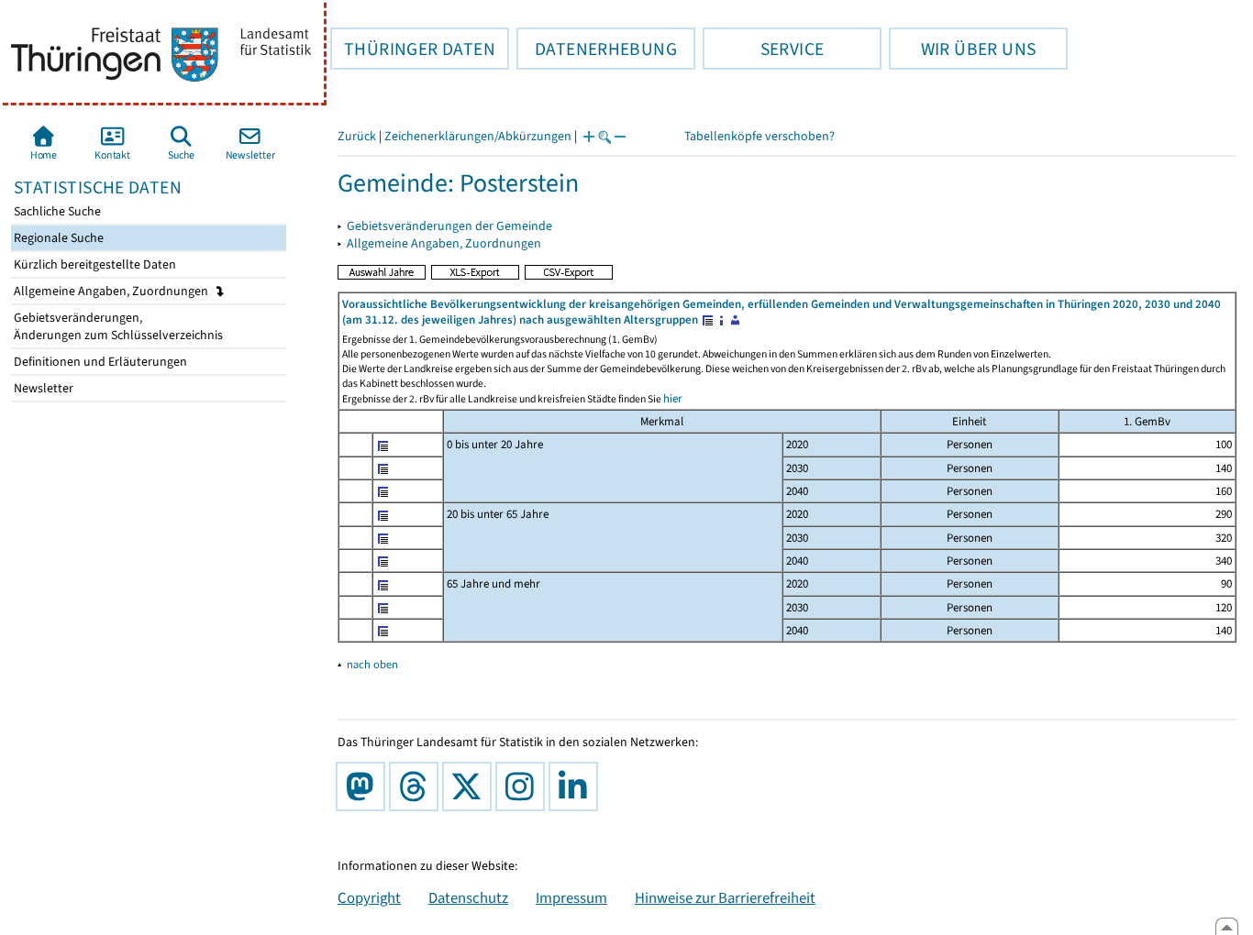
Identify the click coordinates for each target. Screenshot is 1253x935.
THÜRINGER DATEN (412, 48)
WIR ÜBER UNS (962, 48)
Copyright (369, 897)
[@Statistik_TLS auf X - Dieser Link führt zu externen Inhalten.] (470, 786)
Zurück (357, 136)
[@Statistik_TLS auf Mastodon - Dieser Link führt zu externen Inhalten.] (364, 786)
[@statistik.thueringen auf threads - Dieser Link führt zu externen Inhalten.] (417, 786)
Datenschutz (468, 897)
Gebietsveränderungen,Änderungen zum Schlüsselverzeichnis (117, 326)
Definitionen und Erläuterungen (99, 361)
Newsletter (42, 388)
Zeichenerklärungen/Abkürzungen (477, 136)
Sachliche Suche (56, 211)
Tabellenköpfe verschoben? (759, 136)
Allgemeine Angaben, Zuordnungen (112, 291)
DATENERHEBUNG (596, 48)
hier (672, 398)
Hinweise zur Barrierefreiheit (725, 897)
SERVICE (763, 48)
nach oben (372, 664)
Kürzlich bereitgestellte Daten (93, 264)
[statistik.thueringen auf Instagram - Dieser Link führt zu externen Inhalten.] (523, 786)
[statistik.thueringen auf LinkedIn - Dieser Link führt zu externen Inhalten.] (577, 786)
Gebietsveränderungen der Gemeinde (449, 226)
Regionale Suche (57, 238)
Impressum (571, 897)
